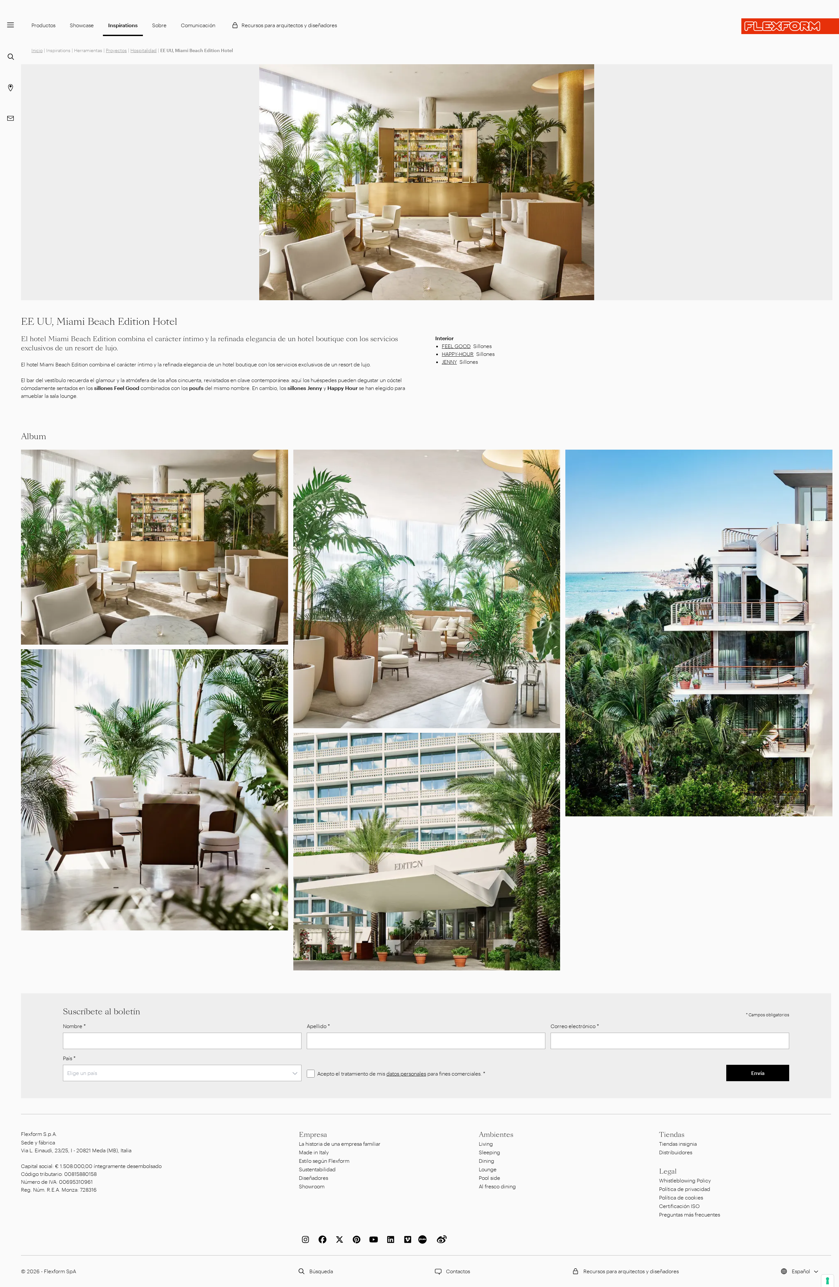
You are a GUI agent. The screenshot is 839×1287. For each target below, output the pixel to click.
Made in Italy (314, 1152)
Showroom (311, 1186)
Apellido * (318, 1026)
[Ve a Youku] (423, 1239)
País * (69, 1058)
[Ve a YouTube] (372, 1239)
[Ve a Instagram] (304, 1239)
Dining (486, 1161)
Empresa (313, 1134)
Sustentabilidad (317, 1169)
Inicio (37, 50)
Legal (668, 1171)
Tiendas (671, 1134)
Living (486, 1144)
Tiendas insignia (678, 1144)
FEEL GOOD (456, 346)
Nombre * (74, 1026)
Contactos (458, 1271)
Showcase (82, 25)
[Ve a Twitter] (338, 1239)
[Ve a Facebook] (321, 1239)
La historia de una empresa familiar (339, 1144)
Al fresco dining (497, 1186)
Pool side (489, 1178)
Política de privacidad (684, 1189)
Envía (758, 1073)
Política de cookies (681, 1197)
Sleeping (489, 1152)
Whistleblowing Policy (685, 1180)
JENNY (449, 362)
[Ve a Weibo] (440, 1239)
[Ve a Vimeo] (406, 1239)
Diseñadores (313, 1178)
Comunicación (198, 25)
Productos (43, 25)
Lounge (488, 1169)
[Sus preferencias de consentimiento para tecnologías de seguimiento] (827, 1281)
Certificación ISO (679, 1206)
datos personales (406, 1073)
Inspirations (123, 25)
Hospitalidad (143, 50)
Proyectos (116, 50)
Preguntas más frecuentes (689, 1214)
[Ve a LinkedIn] (389, 1239)
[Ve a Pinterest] (355, 1239)
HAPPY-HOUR (458, 354)
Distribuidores (675, 1152)
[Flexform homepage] (790, 26)
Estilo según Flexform (324, 1161)
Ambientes (496, 1134)
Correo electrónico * (575, 1026)
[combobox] (182, 1073)
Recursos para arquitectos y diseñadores (289, 25)
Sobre (159, 25)
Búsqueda (321, 1271)
